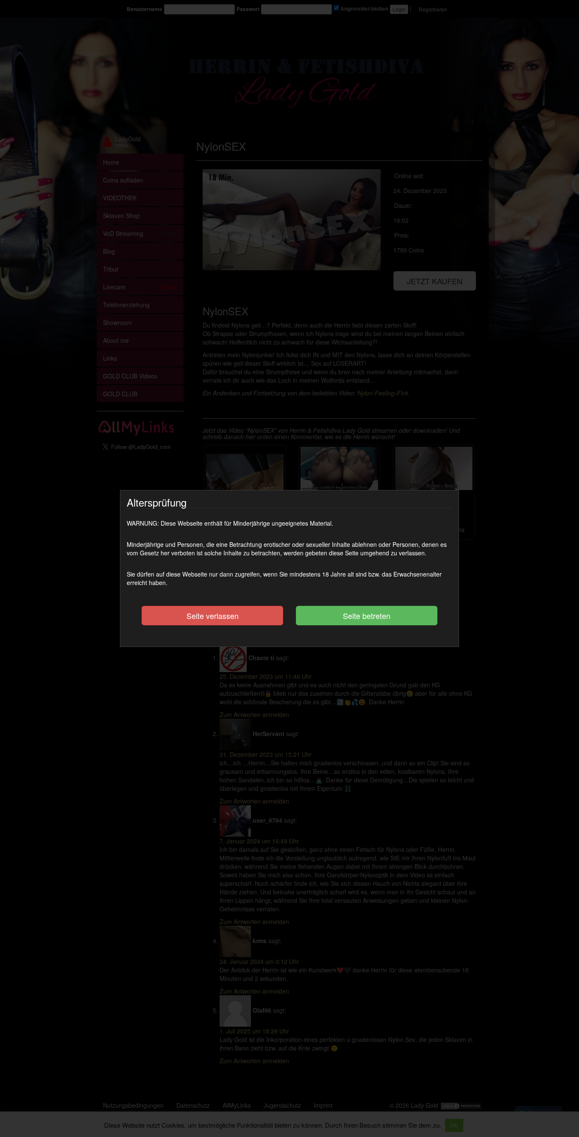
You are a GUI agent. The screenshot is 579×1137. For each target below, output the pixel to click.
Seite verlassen (213, 615)
